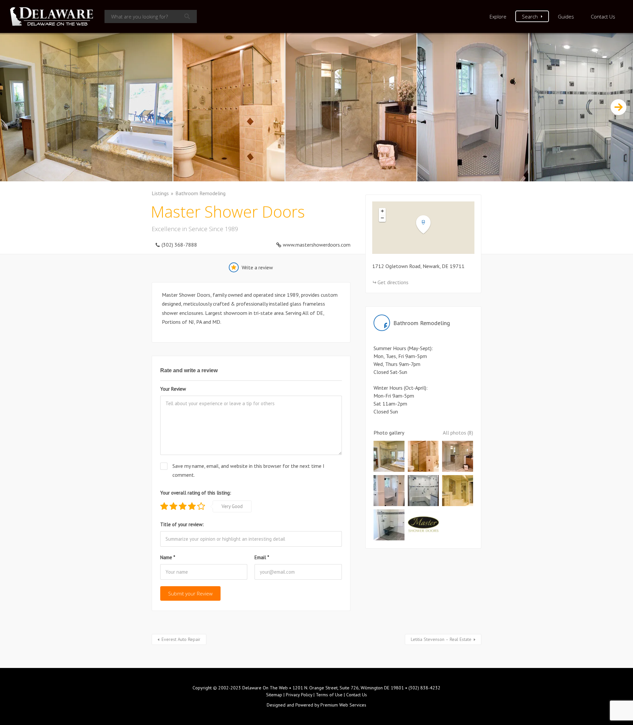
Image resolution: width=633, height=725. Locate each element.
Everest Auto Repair (181, 639)
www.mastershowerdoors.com (316, 244)
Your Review (173, 389)
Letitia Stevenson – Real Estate (441, 639)
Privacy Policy (299, 695)
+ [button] (382, 211)
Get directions (392, 282)
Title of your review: (182, 524)
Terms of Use (329, 695)
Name (167, 557)
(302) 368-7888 (179, 244)
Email (262, 557)
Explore (498, 16)
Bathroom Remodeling (200, 193)
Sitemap (274, 695)
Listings (160, 193)
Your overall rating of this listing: (195, 493)
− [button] (382, 218)
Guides (566, 16)
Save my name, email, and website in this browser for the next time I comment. (248, 470)
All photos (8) (458, 432)
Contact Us (603, 16)
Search (530, 16)
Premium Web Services (343, 705)
